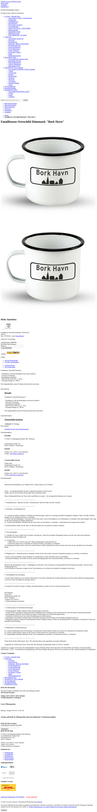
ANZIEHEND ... (13, 21)
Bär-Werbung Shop (10, 57)
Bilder (10, 54)
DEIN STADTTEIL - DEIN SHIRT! (19, 28)
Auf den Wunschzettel (11, 360)
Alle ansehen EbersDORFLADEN (18, 91)
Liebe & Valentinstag (14, 64)
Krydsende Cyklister (14, 52)
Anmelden (8, 112)
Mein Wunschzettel (10, 105)
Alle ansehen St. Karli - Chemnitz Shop (20, 18)
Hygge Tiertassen (13, 50)
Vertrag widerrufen (31, 797)
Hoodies (10, 74)
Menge (3, 346)
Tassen (10, 85)
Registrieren (8, 110)
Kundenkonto (9, 756)
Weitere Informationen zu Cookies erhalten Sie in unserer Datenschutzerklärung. (53, 807)
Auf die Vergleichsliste (12, 362)
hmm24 (40, 802)
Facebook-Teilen (10, 365)
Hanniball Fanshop (10, 88)
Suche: (3, 100)
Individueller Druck (14, 66)
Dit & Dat (11, 40)
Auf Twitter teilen (10, 367)
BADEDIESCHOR (14, 32)
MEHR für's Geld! (14, 33)
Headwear (11, 79)
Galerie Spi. (8, 37)
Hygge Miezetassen (14, 49)
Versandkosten (19, 336)
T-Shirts (10, 71)
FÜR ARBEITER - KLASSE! (17, 35)
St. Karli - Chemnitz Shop (12, 16)
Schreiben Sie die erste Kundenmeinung (17, 429)
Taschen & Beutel (13, 83)
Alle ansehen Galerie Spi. (16, 38)
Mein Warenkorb (10, 107)
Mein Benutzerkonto (11, 103)
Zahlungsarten (9, 752)
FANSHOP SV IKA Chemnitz (14, 68)
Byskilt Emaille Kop (14, 45)
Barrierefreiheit (9, 759)
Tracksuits (11, 78)
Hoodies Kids (12, 76)
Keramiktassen (12, 42)
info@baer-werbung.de (17, 454)
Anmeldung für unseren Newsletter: (11, 725)
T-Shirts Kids (12, 73)
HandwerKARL (13, 30)
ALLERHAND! (13, 26)
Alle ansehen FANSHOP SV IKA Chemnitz (21, 69)
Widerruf (21, 797)
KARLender (12, 20)
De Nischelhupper (10, 86)
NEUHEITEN (12, 23)
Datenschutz (11, 797)
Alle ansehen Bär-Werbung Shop (18, 59)
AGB (17, 797)
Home (6, 115)
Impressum (4, 797)
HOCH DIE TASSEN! (15, 25)
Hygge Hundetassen (14, 47)
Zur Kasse (8, 108)
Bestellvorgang (9, 758)
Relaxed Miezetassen (14, 62)
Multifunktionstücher (14, 56)
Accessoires (11, 81)
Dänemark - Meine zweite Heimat (18, 44)
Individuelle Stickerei (14, 61)
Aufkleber (11, 97)
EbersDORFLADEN (11, 90)
